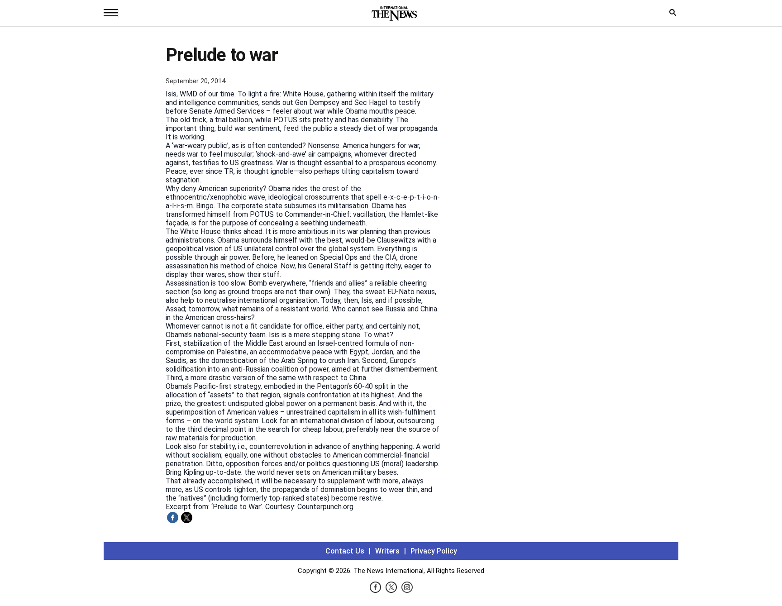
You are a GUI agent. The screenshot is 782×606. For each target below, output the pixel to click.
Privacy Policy (433, 551)
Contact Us (344, 551)
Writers (387, 551)
